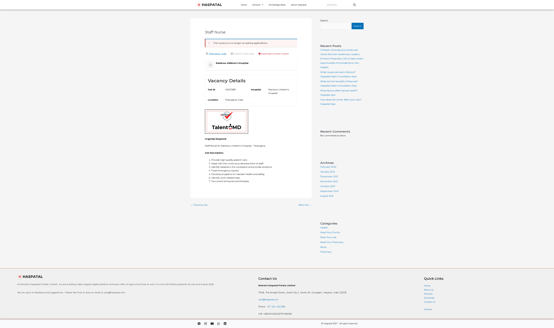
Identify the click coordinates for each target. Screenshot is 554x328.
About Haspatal (298, 5)
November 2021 (329, 181)
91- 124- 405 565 (276, 306)
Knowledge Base (277, 5)
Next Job (304, 204)
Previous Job (199, 204)
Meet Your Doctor (330, 232)
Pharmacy (326, 251)
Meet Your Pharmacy (332, 242)
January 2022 (327, 171)
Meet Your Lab (328, 237)
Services (256, 5)
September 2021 (329, 191)
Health (324, 227)
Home (244, 5)
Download (429, 298)
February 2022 (328, 166)
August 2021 (327, 196)
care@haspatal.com (268, 299)
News (323, 247)
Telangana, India (217, 53)
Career (427, 309)
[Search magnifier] (354, 5)
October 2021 (327, 186)
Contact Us (430, 302)
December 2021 (329, 176)
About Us (428, 290)
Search (324, 20)
